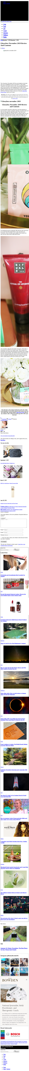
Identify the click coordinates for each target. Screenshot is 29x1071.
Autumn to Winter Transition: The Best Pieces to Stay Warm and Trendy (14, 949)
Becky (3, 48)
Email (2, 532)
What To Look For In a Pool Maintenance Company (13, 643)
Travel (2, 767)
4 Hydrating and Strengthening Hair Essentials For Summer (14, 1041)
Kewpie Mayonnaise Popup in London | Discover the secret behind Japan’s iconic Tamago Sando (13, 595)
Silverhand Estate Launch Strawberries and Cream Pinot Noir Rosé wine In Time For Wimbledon (14, 868)
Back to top (3, 1048)
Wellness (3, 690)
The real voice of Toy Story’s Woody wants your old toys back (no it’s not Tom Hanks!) (14, 919)
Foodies (2, 864)
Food (4, 1056)
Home (4, 2)
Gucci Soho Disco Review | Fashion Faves (8, 463)
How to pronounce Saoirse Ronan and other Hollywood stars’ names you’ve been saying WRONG (14, 819)
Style (2, 40)
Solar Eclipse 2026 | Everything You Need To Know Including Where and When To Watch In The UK (13, 719)
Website (2, 535)
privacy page (15, 98)
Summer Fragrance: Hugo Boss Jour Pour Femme (9, 503)
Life (1, 591)
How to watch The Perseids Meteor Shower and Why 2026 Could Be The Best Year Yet (13, 668)
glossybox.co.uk (20, 412)
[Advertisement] (14, 66)
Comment (3, 518)
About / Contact (6, 3)
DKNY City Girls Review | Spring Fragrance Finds (9, 483)
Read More (3, 440)
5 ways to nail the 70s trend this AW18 (8, 435)
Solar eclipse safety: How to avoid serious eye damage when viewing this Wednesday (13, 694)
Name (2, 529)
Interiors (2, 640)
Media (2, 838)
